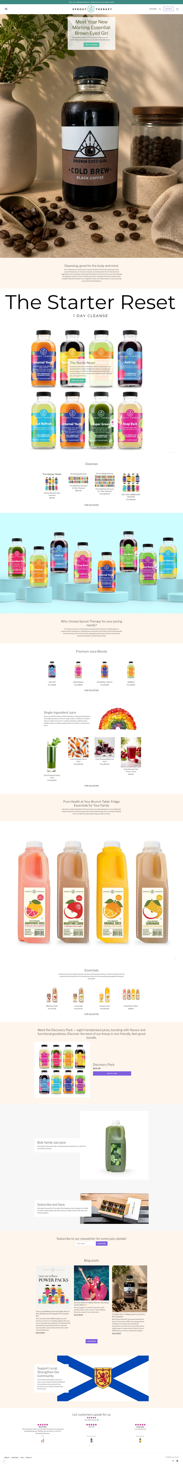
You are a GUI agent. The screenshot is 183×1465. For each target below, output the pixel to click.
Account (153, 9)
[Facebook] (173, 1358)
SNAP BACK (78, 579)
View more (91, 1238)
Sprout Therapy (174, 1354)
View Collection (91, 402)
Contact (168, 9)
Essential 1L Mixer (131, 903)
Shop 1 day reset (77, 278)
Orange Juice (105, 903)
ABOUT (7, 1355)
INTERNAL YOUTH (104, 579)
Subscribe (101, 1141)
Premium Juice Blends (91, 549)
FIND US (29, 1355)
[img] (91, 1315)
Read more (40, 1230)
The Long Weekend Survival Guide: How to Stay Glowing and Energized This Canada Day (53, 1211)
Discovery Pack (103, 962)
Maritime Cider (52, 903)
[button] (90, 1342)
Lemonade (78, 903)
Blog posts (91, 1158)
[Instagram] (177, 1358)
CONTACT (15, 1355)
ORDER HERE (91, 43)
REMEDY (131, 579)
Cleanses (91, 361)
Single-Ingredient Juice (60, 610)
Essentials (91, 867)
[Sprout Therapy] (92, 9)
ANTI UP (52, 579)
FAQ (22, 1355)
